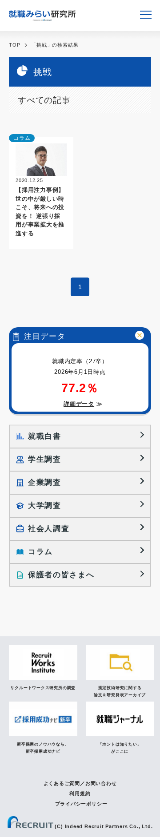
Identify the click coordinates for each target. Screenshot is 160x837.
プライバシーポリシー (81, 803)
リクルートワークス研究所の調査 (43, 688)
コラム (21, 138)
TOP (14, 45)
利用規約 (79, 793)
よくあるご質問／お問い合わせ (80, 783)
